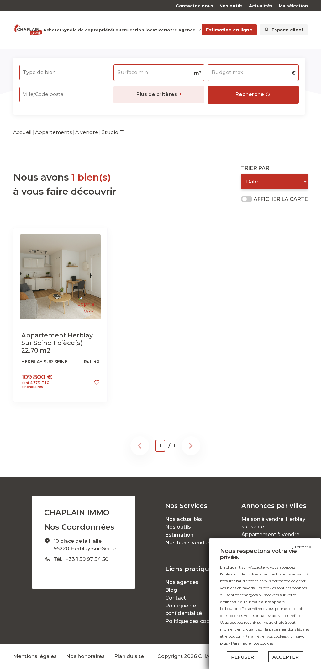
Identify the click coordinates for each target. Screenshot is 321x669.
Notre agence (179, 29)
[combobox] (64, 72)
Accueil (22, 132)
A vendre (86, 132)
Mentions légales (35, 656)
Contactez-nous (194, 5)
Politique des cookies (192, 621)
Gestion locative (145, 29)
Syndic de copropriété (87, 29)
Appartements (53, 132)
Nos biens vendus (187, 543)
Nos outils (231, 5)
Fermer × (303, 546)
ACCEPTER (285, 657)
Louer (119, 29)
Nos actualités (183, 519)
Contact (175, 598)
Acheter (52, 29)
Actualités (260, 5)
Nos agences (181, 582)
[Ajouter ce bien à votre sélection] (96, 383)
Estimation (179, 535)
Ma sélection (293, 5)
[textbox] (56, 70)
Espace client (287, 30)
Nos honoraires (85, 656)
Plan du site (129, 656)
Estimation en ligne (229, 30)
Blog (171, 590)
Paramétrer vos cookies (252, 643)
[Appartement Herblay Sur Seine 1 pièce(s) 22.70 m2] (60, 276)
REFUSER (242, 657)
